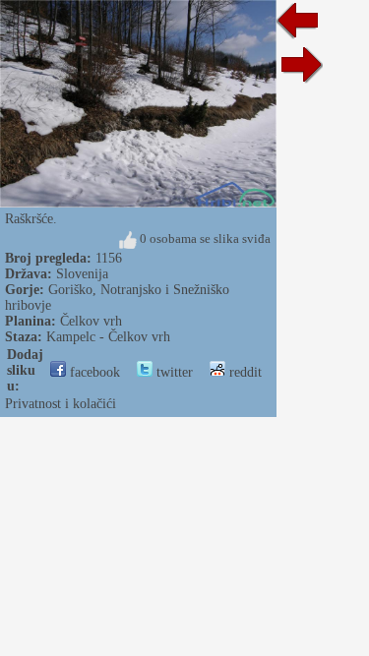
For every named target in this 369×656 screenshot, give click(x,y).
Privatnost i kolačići (60, 403)
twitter (173, 372)
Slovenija (82, 274)
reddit (243, 372)
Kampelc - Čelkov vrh (108, 336)
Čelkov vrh (91, 321)
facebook (93, 372)
